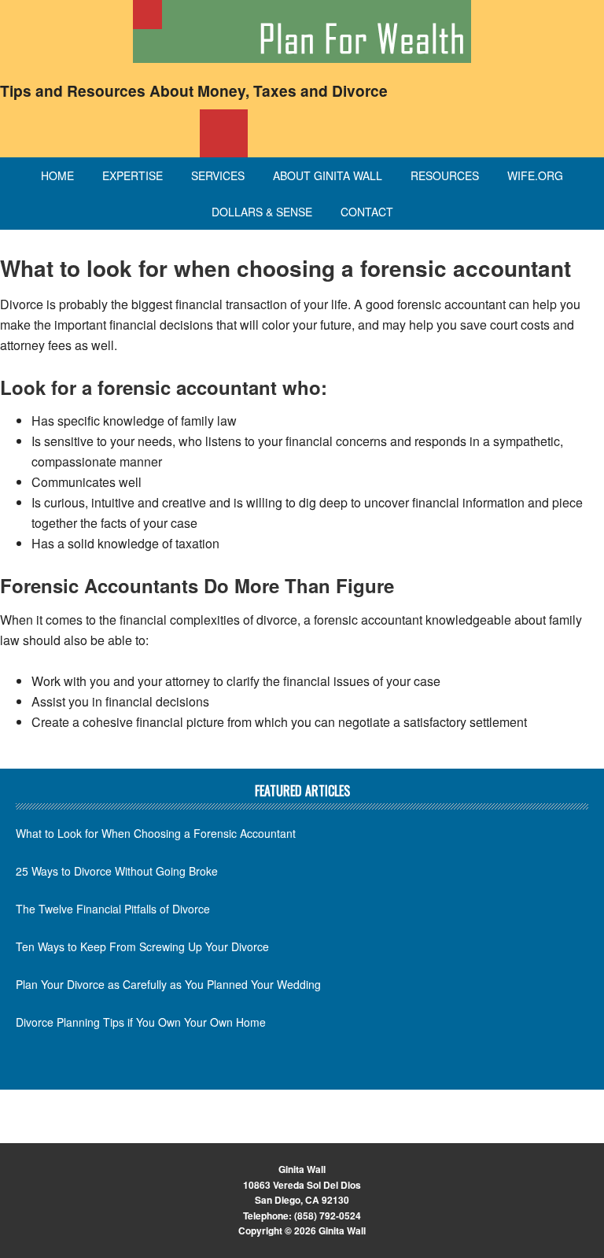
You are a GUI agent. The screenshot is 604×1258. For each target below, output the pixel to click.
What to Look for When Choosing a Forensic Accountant (156, 833)
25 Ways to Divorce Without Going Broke (117, 871)
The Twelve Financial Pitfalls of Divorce (113, 909)
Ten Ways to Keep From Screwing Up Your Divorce (142, 946)
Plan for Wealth (302, 31)
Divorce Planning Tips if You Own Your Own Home (141, 1022)
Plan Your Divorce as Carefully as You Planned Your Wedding (168, 984)
